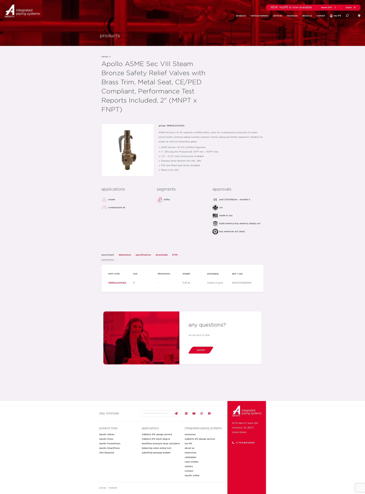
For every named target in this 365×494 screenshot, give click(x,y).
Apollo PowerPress (109, 444)
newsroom (190, 453)
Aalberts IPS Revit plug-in (156, 439)
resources (190, 434)
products (241, 16)
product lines (108, 428)
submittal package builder (156, 453)
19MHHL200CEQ (117, 283)
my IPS (188, 444)
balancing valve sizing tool (156, 448)
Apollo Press (106, 439)
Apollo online (192, 475)
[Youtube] (193, 413)
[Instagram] (201, 413)
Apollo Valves (106, 434)
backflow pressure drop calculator (161, 444)
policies (102, 488)
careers (189, 466)
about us (189, 448)
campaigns (190, 457)
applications (150, 428)
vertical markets (259, 16)
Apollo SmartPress (109, 448)
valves (104, 57)
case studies (191, 462)
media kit (113, 488)
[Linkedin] (186, 413)
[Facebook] (209, 413)
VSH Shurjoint (106, 453)
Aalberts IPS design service (157, 434)
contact (321, 16)
